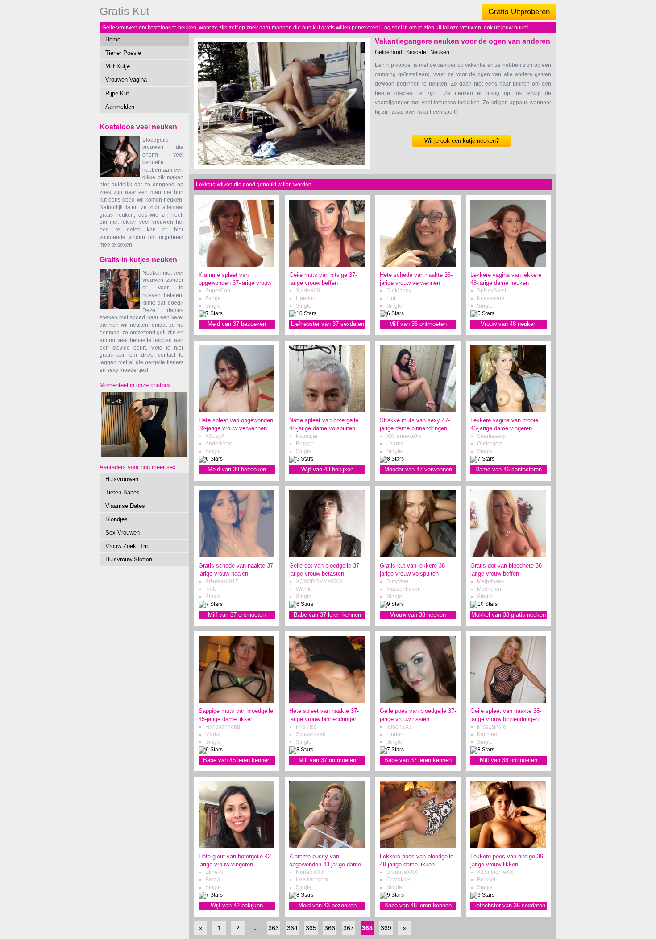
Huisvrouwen (121, 479)
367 (348, 927)
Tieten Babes (122, 492)
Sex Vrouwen (122, 532)
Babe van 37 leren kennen (327, 614)
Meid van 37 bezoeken (237, 324)
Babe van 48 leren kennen (418, 905)
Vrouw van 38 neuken (418, 614)
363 (273, 927)
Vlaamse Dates (125, 505)
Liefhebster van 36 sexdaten (508, 905)
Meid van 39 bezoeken (237, 469)
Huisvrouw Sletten (128, 559)
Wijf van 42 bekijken (237, 905)
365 (311, 927)
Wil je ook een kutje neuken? (461, 140)
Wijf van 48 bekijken (327, 469)
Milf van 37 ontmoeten (237, 614)
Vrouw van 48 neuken (508, 324)
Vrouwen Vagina (126, 79)
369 (386, 927)
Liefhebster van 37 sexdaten (327, 324)
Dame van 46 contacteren (508, 469)
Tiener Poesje (123, 52)
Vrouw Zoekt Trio (127, 546)
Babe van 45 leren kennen (236, 760)
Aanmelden (119, 106)
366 (329, 927)
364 (292, 927)
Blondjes (116, 519)
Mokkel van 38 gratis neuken (508, 614)
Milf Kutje (117, 66)
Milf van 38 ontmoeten (508, 760)
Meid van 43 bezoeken (327, 905)
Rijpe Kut (117, 93)
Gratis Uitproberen (519, 12)
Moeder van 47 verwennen (418, 469)
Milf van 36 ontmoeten (418, 324)
